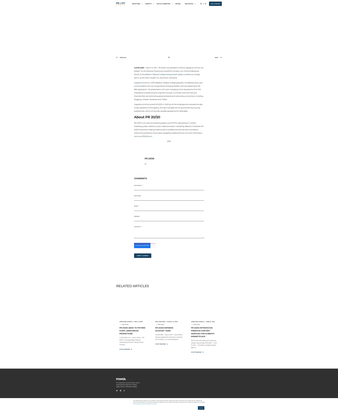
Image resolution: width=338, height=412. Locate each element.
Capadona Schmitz (141, 83)
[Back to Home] (120, 3)
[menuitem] (142, 3)
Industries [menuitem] (136, 4)
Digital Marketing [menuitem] (163, 4)
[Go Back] (169, 57)
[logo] (121, 379)
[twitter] (117, 390)
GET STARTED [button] (215, 3)
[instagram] (123, 390)
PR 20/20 (123, 33)
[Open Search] (205, 3)
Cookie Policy (144, 403)
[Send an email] (145, 164)
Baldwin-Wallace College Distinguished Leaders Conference (169, 74)
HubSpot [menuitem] (148, 4)
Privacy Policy (136, 403)
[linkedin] (120, 390)
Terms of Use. (153, 403)
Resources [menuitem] (189, 4)
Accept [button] (201, 408)
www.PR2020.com (145, 136)
